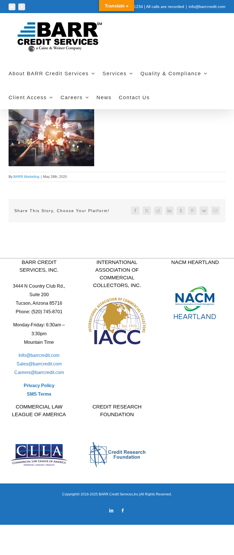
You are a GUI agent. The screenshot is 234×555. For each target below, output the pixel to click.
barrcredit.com (47, 363)
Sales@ (25, 363)
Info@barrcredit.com (39, 355)
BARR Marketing (26, 177)
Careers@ (24, 372)
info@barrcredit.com (207, 6)
